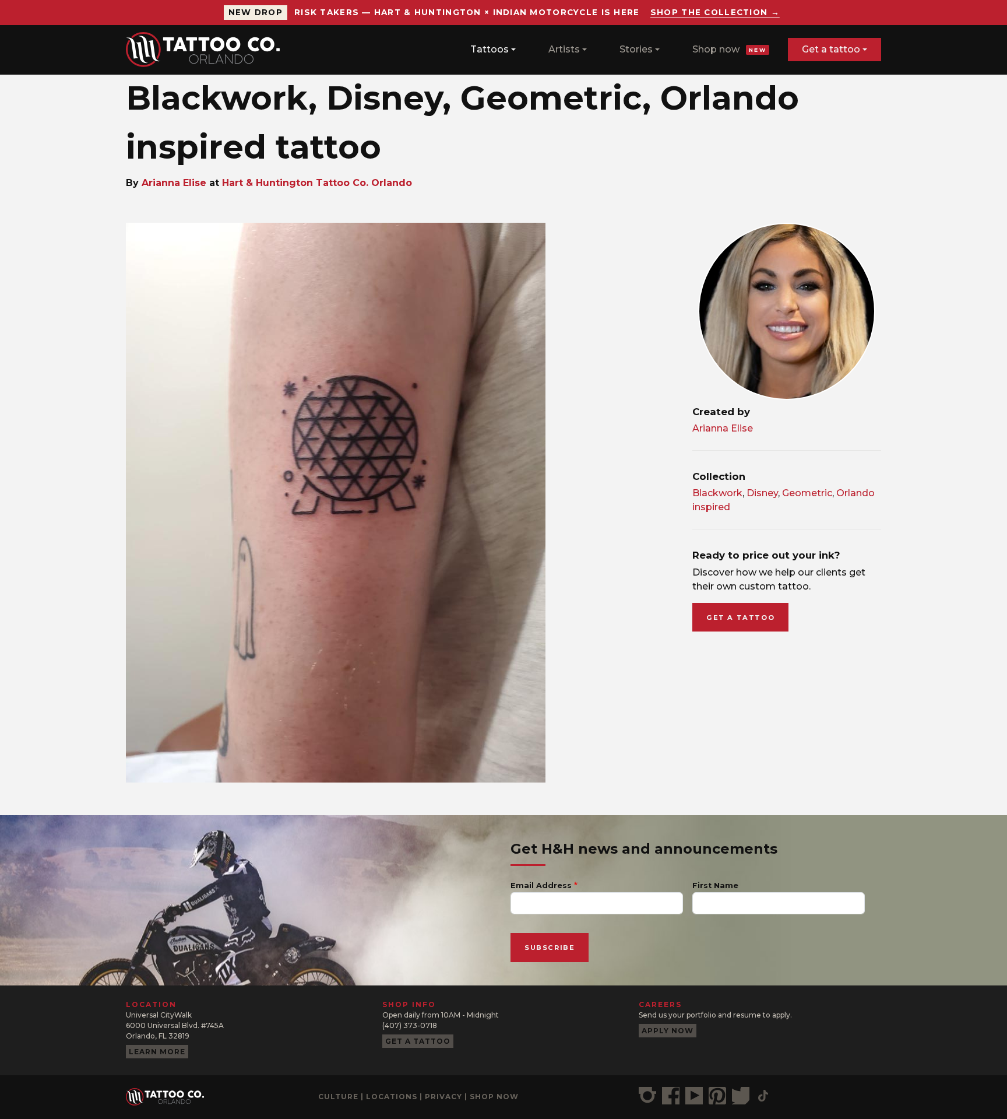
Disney (762, 493)
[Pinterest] (717, 1095)
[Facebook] (670, 1095)
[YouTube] (694, 1095)
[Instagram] (647, 1095)
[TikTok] (763, 1095)
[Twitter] (740, 1095)
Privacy (443, 1096)
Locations (391, 1096)
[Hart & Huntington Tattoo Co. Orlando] (207, 49)
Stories (636, 49)
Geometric (807, 493)
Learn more (157, 1051)
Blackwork (717, 493)
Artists (564, 49)
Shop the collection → (715, 12)
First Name (715, 885)
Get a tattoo (831, 49)
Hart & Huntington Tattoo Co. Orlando (317, 182)
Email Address (541, 885)
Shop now (729, 49)
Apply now (667, 1030)
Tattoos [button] (489, 49)
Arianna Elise (174, 182)
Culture (338, 1096)
